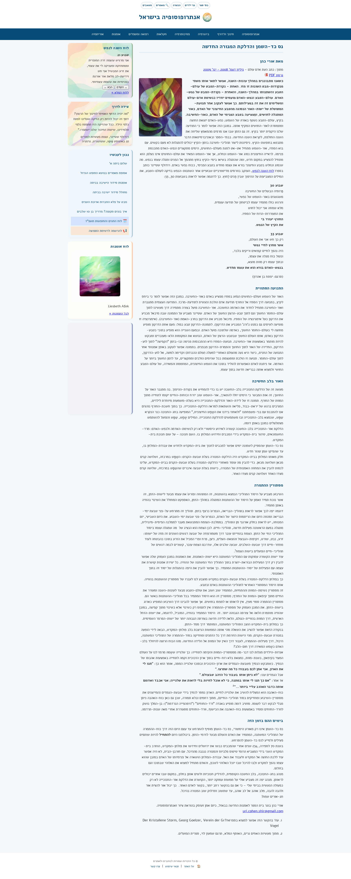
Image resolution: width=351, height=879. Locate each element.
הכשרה (177, 5)
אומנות (116, 34)
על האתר (189, 866)
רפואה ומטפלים (138, 34)
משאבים (147, 5)
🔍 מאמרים (162, 5)
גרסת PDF (276, 75)
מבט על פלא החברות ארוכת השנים (104, 202)
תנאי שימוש (172, 866)
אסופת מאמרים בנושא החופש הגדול (103, 173)
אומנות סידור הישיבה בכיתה (108, 182)
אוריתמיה (98, 34)
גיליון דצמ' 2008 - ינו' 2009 (223, 69)
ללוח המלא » (120, 92)
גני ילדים (190, 5)
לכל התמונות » (119, 313)
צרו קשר (155, 866)
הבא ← (108, 87)
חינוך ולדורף (225, 34)
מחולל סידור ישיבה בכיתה (110, 192)
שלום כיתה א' (118, 163)
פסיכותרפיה (182, 34)
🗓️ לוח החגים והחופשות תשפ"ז (106, 221)
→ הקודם (122, 87)
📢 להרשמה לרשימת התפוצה (108, 230)
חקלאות (162, 34)
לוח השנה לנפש (263, 170)
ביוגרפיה (203, 34)
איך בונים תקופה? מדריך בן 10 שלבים (102, 211)
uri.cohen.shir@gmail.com (263, 811)
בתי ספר (203, 5)
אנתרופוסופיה (250, 34)
